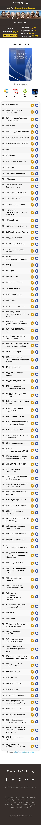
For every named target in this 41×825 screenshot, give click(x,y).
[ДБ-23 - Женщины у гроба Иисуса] (32, 250)
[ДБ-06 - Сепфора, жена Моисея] (32, 143)
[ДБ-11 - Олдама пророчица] (32, 173)
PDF (15, 96)
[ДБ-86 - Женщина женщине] (32, 695)
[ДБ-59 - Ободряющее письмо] (32, 499)
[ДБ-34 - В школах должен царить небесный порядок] (32, 323)
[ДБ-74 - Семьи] (32, 613)
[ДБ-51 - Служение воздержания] (32, 443)
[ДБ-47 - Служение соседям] (32, 416)
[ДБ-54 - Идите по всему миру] (32, 464)
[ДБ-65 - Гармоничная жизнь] (32, 540)
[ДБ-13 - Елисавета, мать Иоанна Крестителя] (32, 186)
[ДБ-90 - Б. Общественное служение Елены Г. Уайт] (32, 721)
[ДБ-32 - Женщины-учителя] (32, 306)
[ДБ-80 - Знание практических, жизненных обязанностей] (32, 657)
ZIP (6, 96)
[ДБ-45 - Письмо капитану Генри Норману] (32, 402)
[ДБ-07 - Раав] (32, 149)
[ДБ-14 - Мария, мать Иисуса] (32, 192)
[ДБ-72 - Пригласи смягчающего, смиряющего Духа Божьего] (32, 596)
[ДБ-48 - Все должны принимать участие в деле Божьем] (32, 423)
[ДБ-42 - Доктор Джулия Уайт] (32, 381)
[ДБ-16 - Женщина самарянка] (32, 204)
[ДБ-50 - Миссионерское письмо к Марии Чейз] (32, 436)
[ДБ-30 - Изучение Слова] (32, 294)
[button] (27, 3)
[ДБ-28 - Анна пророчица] (32, 282)
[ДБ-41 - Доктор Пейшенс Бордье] (32, 374)
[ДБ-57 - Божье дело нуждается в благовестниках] (32, 485)
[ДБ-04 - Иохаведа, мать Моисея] (32, 131)
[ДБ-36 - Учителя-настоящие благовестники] (32, 337)
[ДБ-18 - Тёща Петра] (32, 220)
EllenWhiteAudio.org (24, 8)
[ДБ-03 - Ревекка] (32, 126)
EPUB (25, 96)
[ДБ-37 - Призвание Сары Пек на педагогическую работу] (32, 345)
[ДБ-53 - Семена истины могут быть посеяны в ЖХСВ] (32, 457)
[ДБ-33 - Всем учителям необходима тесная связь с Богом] (32, 314)
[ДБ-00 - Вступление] (32, 105)
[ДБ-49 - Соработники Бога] (32, 430)
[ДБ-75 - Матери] (32, 619)
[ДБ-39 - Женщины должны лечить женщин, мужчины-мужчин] (32, 359)
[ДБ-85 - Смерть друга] (32, 689)
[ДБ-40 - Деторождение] (32, 367)
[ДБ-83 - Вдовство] (32, 677)
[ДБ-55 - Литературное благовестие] (32, 470)
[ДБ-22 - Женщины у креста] (32, 244)
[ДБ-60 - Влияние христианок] (32, 505)
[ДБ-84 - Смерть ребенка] (32, 683)
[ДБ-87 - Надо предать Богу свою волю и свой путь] (32, 702)
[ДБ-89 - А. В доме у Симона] (32, 714)
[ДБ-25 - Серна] (32, 264)
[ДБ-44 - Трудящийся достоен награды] (32, 395)
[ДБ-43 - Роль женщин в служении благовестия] (32, 387)
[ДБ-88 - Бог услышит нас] (32, 708)
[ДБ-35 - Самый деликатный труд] (32, 330)
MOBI (35, 96)
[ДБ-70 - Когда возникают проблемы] (32, 579)
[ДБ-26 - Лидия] (32, 270)
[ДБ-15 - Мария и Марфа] (32, 198)
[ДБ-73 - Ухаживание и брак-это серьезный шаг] (32, 606)
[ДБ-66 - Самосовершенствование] (32, 546)
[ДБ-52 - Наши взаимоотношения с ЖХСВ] (32, 450)
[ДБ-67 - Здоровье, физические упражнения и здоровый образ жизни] (32, 555)
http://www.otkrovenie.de (24, 752)
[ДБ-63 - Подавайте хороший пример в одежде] (32, 527)
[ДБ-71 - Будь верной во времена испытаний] (32, 586)
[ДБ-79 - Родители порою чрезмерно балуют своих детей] (32, 649)
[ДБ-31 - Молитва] (32, 300)
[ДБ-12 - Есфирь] (32, 179)
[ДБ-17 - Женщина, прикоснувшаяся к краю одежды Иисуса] (32, 212)
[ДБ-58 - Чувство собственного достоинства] (32, 493)
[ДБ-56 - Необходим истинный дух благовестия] (32, 478)
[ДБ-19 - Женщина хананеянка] (32, 226)
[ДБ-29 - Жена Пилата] (32, 288)
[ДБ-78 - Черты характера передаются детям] (32, 640)
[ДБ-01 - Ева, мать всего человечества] (32, 111)
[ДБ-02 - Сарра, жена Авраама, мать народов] (32, 119)
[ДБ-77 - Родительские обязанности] (32, 633)
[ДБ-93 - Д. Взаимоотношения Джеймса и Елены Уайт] (32, 746)
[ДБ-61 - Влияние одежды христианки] (32, 512)
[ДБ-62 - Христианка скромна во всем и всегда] (32, 519)
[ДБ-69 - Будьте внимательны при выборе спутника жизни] (32, 570)
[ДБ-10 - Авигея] (32, 167)
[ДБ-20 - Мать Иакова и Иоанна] (32, 232)
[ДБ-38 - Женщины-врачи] (32, 351)
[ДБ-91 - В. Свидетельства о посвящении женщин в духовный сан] (32, 730)
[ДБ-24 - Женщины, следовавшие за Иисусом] (32, 258)
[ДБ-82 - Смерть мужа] (32, 671)
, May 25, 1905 (20, 816)
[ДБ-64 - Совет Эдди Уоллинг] (32, 534)
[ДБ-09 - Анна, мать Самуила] (32, 161)
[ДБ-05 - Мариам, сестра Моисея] (32, 137)
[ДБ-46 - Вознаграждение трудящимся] (32, 409)
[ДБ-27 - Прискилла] (32, 276)
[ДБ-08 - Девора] (32, 155)
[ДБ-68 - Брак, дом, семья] (32, 563)
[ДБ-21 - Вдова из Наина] (32, 238)
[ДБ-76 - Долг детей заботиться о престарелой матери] (32, 625)
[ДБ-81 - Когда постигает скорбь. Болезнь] (32, 665)
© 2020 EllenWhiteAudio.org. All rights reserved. (20, 787)
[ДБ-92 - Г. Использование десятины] (32, 738)
